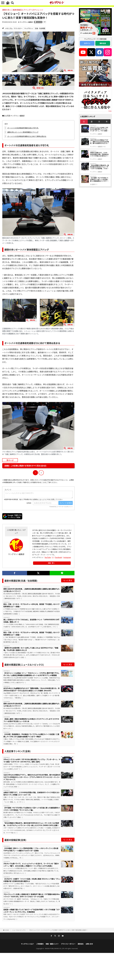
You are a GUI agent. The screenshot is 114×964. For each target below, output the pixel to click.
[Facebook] (14, 573)
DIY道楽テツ (93, 184)
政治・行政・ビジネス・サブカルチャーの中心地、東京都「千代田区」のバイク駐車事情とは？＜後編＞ (31, 605)
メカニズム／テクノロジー (13, 28)
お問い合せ (89, 944)
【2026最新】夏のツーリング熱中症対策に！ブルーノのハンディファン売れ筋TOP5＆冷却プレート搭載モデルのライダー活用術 (30, 849)
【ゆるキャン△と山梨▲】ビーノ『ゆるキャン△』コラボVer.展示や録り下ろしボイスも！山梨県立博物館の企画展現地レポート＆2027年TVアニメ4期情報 (31, 674)
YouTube (48, 557)
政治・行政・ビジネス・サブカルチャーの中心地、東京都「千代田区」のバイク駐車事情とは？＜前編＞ (31, 633)
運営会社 (80, 944)
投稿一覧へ (51, 563)
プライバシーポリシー (68, 944)
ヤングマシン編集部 (26, 22)
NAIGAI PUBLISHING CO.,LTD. (55, 948)
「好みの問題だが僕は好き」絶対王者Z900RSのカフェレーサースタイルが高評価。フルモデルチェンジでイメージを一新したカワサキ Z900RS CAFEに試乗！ (31, 824)
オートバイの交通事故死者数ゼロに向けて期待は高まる (25, 136)
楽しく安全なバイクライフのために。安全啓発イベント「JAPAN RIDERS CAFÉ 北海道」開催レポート (31, 620)
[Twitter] (38, 573)
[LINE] (62, 573)
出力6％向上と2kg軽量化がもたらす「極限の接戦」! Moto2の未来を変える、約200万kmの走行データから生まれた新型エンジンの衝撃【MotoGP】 (31, 689)
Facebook (58, 557)
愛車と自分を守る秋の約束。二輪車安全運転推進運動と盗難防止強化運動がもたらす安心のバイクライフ (31, 590)
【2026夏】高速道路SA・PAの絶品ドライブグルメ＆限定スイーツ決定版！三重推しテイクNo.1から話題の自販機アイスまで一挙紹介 (31, 735)
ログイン (87, 43)
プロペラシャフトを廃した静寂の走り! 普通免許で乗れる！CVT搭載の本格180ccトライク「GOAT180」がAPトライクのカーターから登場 (31, 895)
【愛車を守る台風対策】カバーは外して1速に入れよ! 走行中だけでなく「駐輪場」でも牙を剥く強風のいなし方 (30, 649)
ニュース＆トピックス (18, 930)
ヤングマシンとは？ (27, 944)
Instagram (67, 557)
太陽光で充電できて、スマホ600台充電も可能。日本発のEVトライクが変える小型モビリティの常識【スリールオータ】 (31, 793)
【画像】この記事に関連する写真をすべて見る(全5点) (24, 465)
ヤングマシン (28, 28)
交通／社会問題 (40, 28)
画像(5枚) (40, 88)
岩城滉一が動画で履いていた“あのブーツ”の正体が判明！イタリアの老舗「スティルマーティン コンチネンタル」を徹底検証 (31, 910)
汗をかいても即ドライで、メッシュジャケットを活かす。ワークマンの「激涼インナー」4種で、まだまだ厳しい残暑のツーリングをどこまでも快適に (31, 864)
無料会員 (103, 43)
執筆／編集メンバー (52, 944)
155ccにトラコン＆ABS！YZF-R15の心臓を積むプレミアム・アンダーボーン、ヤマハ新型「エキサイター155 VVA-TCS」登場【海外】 (31, 760)
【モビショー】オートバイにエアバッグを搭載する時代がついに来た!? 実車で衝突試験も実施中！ (58, 930)
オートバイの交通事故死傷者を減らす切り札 (22, 128)
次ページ (10, 460)
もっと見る (67, 580)
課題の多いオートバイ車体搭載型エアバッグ (21, 132)
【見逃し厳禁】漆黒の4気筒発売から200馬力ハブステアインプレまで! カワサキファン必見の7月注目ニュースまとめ (31, 720)
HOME (7, 930)
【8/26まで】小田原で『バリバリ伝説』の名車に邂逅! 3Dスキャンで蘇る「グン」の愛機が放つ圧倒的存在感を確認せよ (31, 880)
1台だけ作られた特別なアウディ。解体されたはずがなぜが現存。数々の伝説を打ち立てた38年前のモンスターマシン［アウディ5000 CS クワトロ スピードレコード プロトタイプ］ (31, 777)
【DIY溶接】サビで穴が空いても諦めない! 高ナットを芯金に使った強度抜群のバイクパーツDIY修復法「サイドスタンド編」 (31, 809)
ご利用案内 (40, 944)
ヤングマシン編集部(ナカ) (98, 146)
